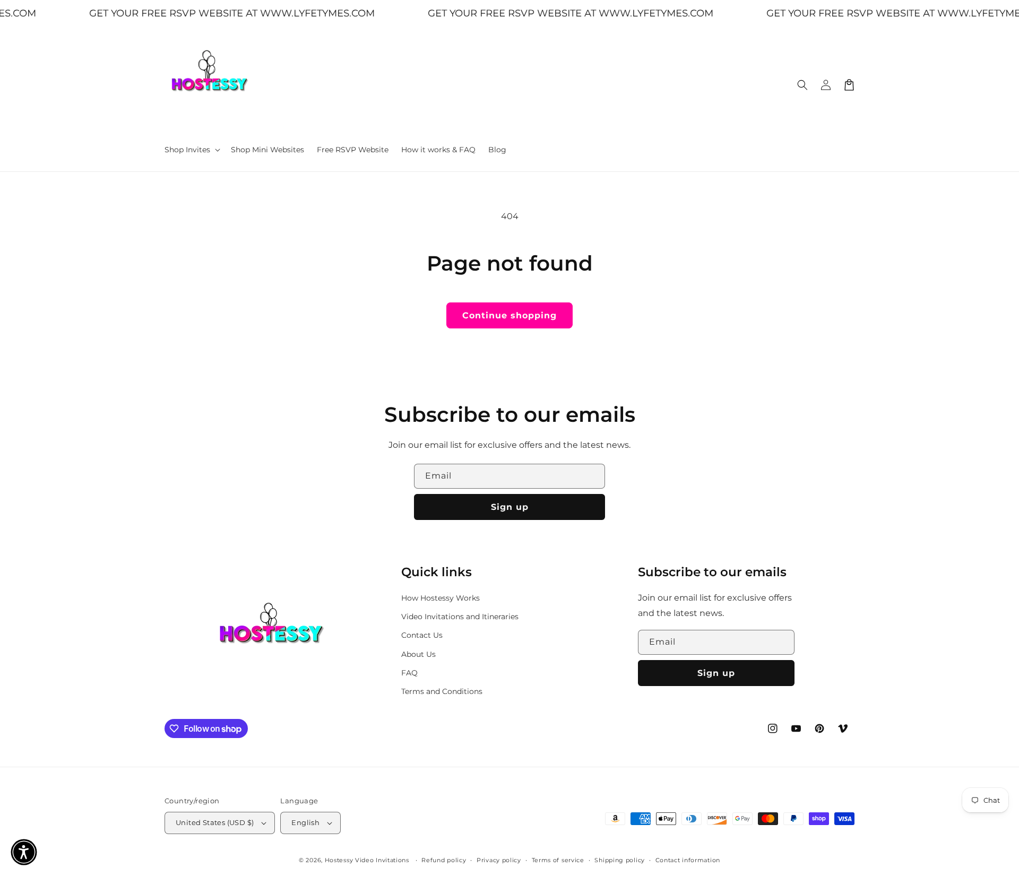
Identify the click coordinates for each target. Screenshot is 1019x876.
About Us (418, 654)
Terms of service (558, 860)
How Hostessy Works (440, 598)
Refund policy (443, 860)
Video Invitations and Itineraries (460, 616)
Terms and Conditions (441, 691)
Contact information (687, 860)
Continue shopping (509, 315)
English (305, 822)
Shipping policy (619, 860)
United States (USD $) (215, 822)
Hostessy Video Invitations (368, 860)
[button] (191, 149)
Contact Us (422, 635)
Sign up (510, 507)
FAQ (409, 673)
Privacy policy (499, 860)
